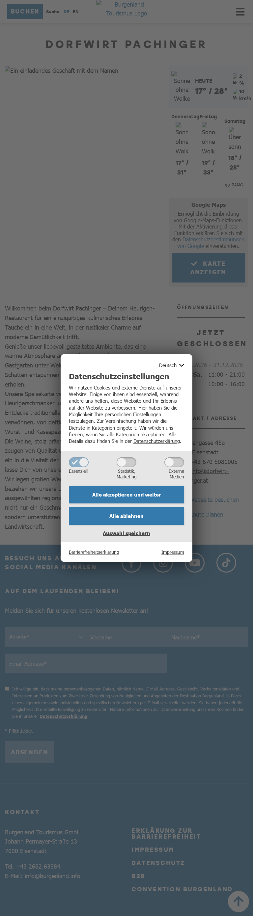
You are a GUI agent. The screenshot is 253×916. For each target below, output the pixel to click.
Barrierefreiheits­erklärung (94, 552)
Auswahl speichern (126, 533)
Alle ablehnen (126, 516)
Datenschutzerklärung (156, 441)
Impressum (172, 552)
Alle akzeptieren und (126, 495)
